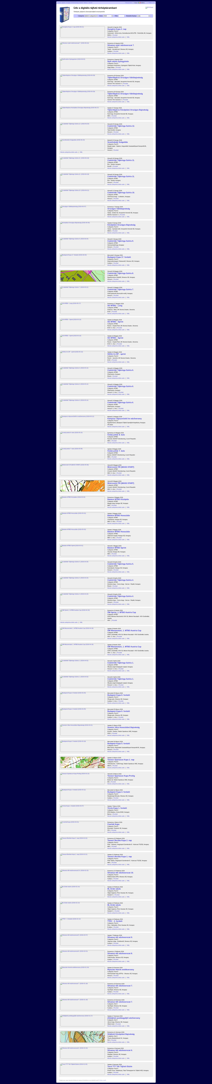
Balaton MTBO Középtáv (118, 499)
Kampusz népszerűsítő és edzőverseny (124, 419)
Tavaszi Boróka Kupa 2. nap (119, 840)
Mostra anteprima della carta (116, 37)
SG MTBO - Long (114, 306)
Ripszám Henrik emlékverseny (120, 970)
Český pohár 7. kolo (116, 451)
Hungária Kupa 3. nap (116, 29)
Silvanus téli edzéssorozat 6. (120, 1050)
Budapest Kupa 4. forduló (118, 792)
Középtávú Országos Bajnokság (121, 225)
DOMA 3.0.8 (151, 2)
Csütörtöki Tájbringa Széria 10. (121, 193)
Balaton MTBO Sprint (116, 548)
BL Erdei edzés (114, 889)
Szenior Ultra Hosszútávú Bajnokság (123, 727)
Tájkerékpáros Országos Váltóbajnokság (125, 78)
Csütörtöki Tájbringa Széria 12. (121, 126)
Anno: (101, 16)
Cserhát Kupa (113, 824)
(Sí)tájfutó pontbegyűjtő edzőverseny (123, 1018)
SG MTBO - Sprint (115, 322)
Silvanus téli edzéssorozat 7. (120, 986)
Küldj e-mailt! (102, 1080)
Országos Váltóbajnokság (118, 209)
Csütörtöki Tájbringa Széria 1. (120, 663)
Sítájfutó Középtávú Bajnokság (120, 1034)
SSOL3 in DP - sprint (116, 354)
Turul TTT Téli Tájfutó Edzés (119, 1066)
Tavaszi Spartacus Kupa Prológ (121, 776)
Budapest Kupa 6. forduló (118, 695)
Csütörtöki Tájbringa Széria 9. (120, 241)
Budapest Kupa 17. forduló (119, 257)
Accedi (90, 2)
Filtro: (116, 16)
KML (128, 37)
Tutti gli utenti (128, 2)
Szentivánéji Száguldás (117, 142)
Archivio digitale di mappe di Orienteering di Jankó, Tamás (72, 2)
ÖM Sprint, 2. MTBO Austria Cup (121, 612)
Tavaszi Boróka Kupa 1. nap (119, 857)
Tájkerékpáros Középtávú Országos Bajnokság (127, 110)
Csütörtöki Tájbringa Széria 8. (120, 273)
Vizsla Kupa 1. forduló (117, 808)
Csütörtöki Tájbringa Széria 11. (121, 160)
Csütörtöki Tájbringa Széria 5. (120, 564)
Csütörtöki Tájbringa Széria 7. (120, 289)
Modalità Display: (131, 16)
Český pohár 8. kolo (116, 435)
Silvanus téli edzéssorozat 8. (120, 953)
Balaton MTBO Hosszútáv (118, 515)
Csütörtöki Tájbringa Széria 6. (120, 370)
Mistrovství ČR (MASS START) (120, 467)
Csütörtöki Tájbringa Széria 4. (120, 580)
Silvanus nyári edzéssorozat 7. (120, 45)
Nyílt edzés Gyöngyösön (118, 61)
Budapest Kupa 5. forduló (118, 743)
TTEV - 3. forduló (114, 921)
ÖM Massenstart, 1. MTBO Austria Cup (124, 630)
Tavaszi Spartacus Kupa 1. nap (120, 760)
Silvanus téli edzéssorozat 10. (120, 873)
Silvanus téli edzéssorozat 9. (120, 937)
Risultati (115, 35)
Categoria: (81, 16)
